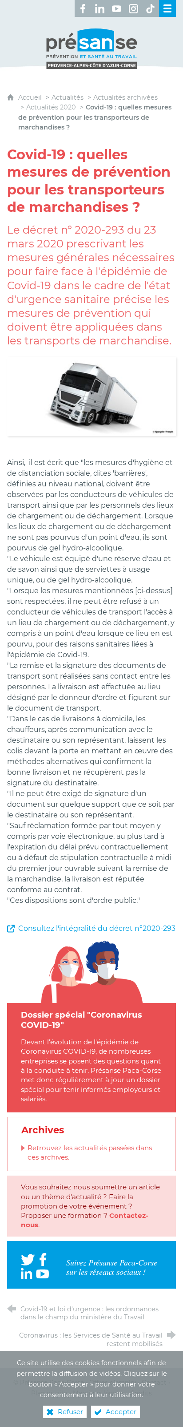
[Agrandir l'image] (91, 396)
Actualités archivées (125, 97)
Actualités (68, 97)
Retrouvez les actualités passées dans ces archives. (90, 1152)
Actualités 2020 (51, 107)
